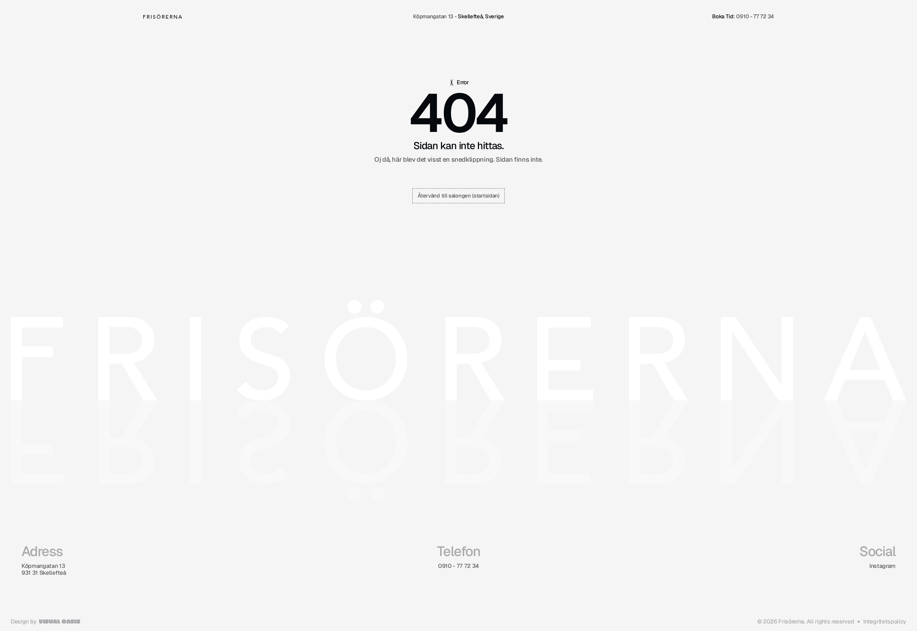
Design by (24, 621)
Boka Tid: (723, 16)
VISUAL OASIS (59, 621)
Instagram (882, 566)
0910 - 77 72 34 (755, 16)
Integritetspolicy (884, 621)
